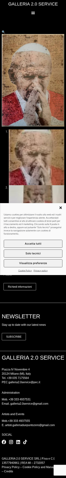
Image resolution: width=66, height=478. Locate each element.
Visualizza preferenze (33, 263)
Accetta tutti (33, 243)
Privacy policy (41, 270)
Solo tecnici (33, 253)
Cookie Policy (25, 270)
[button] (60, 207)
